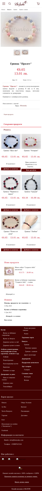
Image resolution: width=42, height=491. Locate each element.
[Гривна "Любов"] (31, 229)
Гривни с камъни (23, 9)
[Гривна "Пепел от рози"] (11, 229)
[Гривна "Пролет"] (21, 46)
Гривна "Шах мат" (11, 150)
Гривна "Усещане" (31, 150)
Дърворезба (26, 359)
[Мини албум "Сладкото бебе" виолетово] (9, 271)
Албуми (6, 357)
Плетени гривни (31, 348)
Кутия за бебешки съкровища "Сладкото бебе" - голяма (25, 281)
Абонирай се (10, 294)
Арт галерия (26, 366)
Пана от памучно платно (8, 379)
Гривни (15, 9)
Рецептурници (8, 360)
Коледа (26, 380)
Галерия (27, 369)
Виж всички (8, 320)
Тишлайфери (7, 386)
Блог (3, 420)
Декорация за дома (8, 374)
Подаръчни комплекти (30, 362)
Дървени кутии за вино (11, 345)
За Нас (4, 407)
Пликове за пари (9, 370)
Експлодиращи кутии (10, 363)
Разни (26, 334)
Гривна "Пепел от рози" (11, 233)
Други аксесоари (30, 355)
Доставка (24, 415)
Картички (6, 367)
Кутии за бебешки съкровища (9, 334)
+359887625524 (16, 444)
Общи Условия (26, 402)
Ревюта (7, 130)
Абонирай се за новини (13, 316)
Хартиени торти (28, 337)
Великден (27, 377)
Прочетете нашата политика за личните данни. (21, 476)
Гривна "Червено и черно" (10, 193)
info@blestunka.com (16, 440)
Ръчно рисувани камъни (29, 329)
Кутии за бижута (9, 338)
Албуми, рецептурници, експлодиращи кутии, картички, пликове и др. (10, 351)
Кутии (3, 330)
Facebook (5, 430)
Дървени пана (8, 383)
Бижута (9, 9)
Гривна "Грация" (31, 192)
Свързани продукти (13, 124)
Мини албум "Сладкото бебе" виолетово (25, 268)
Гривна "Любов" (31, 231)
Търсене (4, 415)
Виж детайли (31, 170)
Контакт (24, 407)
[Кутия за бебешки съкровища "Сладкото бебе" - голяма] (9, 284)
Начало (3, 9)
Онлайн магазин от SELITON (21, 489)
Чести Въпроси (7, 411)
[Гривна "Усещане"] (31, 148)
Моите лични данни (22, 482)
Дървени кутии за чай (11, 342)
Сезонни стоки (27, 373)
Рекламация (25, 411)
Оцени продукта (8, 114)
